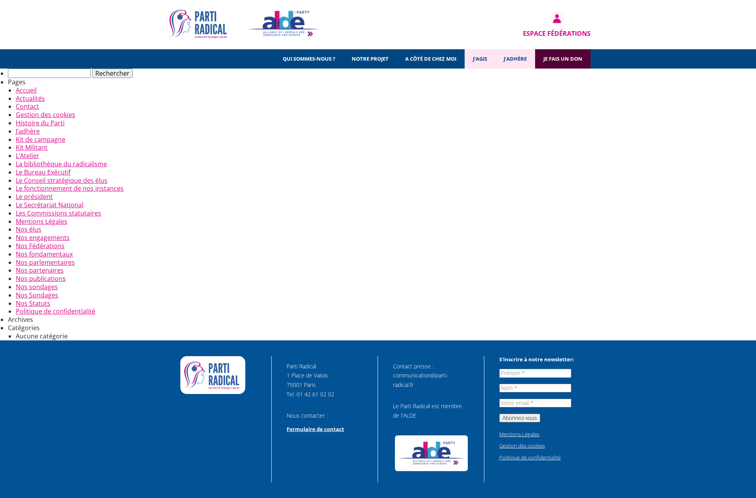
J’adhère (515, 58)
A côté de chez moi (430, 58)
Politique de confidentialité (55, 311)
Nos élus (28, 229)
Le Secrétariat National (49, 205)
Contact (27, 106)
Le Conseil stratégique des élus (61, 180)
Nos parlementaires (45, 262)
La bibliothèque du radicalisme (61, 164)
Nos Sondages (37, 295)
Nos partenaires (40, 270)
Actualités (30, 98)
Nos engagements (43, 237)
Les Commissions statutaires (58, 213)
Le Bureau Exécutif (43, 172)
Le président (34, 196)
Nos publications (41, 278)
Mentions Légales (41, 221)
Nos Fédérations (40, 246)
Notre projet (370, 58)
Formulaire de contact (315, 429)
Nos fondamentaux (44, 254)
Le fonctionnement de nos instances (70, 188)
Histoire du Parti (40, 123)
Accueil (26, 90)
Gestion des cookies (45, 114)
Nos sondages (37, 286)
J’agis (480, 58)
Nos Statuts (33, 303)
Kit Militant (32, 147)
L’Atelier (27, 155)
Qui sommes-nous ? (309, 58)
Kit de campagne (40, 139)
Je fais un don (562, 58)
